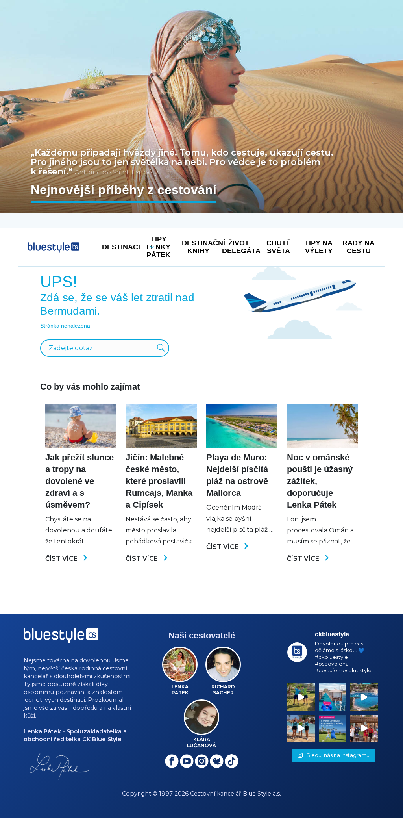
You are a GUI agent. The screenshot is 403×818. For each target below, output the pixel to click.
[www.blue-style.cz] (61, 638)
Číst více (62, 558)
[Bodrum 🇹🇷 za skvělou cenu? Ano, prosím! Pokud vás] (364, 697)
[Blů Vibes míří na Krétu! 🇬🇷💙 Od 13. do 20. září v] (332, 728)
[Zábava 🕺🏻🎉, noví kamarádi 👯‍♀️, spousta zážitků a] (364, 728)
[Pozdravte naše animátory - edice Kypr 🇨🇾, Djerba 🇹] (301, 728)
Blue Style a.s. (262, 793)
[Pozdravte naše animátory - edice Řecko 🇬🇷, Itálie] (301, 697)
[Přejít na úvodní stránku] (53, 247)
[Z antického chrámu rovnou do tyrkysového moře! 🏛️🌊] (332, 697)
